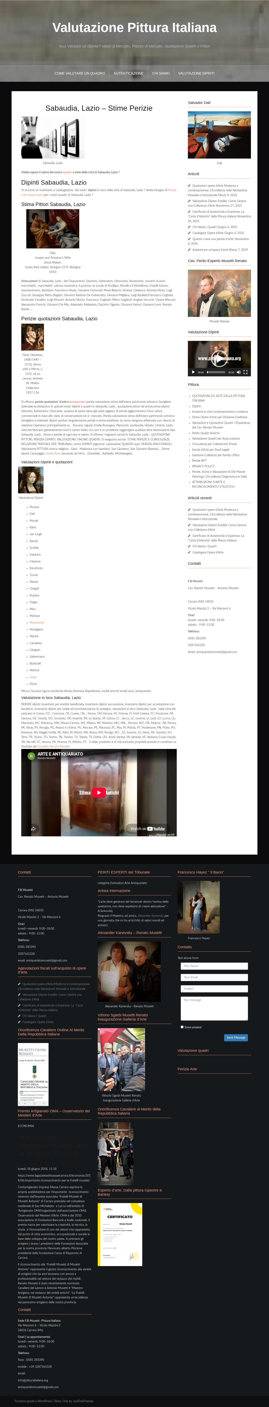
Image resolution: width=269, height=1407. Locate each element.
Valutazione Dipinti (196, 73)
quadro (67, 172)
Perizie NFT (199, 460)
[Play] (193, 372)
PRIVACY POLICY (203, 466)
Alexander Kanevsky (151, 915)
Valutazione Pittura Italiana (134, 27)
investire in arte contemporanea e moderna (220, 411)
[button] (219, 358)
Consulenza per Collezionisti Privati (214, 444)
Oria (65, 1401)
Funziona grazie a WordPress (33, 1401)
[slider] (216, 372)
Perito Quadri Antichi (205, 433)
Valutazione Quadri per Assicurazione (216, 438)
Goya (33, 677)
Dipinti (196, 406)
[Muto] (239, 372)
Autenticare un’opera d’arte (210, 249)
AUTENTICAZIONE (129, 73)
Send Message (236, 1037)
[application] (219, 358)
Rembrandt (37, 622)
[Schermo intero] (245, 372)
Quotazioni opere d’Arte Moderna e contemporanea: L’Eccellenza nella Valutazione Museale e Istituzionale (217, 190)
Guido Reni (53, 453)
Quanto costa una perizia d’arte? (213, 239)
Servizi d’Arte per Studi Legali (210, 449)
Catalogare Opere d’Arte (208, 233)
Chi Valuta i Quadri (204, 227)
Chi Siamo (161, 73)
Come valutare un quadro (80, 73)
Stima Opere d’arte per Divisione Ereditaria (219, 417)
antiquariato (77, 402)
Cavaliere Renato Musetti (53, 746)
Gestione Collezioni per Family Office (215, 455)
